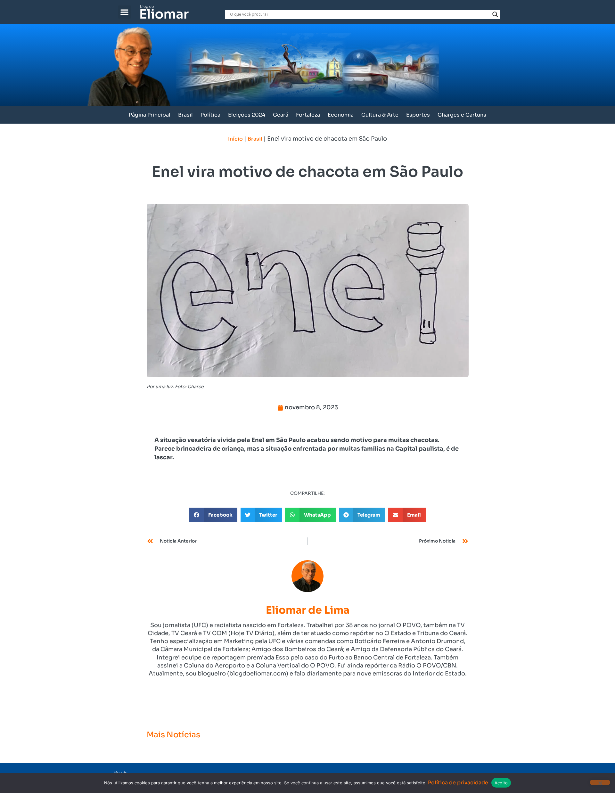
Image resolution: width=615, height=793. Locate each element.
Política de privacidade (458, 782)
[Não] (600, 782)
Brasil (185, 114)
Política (210, 114)
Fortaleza (308, 114)
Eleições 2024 (246, 114)
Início (235, 138)
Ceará (280, 114)
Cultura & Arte (379, 114)
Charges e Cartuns (462, 114)
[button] (124, 12)
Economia (341, 114)
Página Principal (149, 114)
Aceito (501, 782)
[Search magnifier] (495, 14)
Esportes (418, 114)
